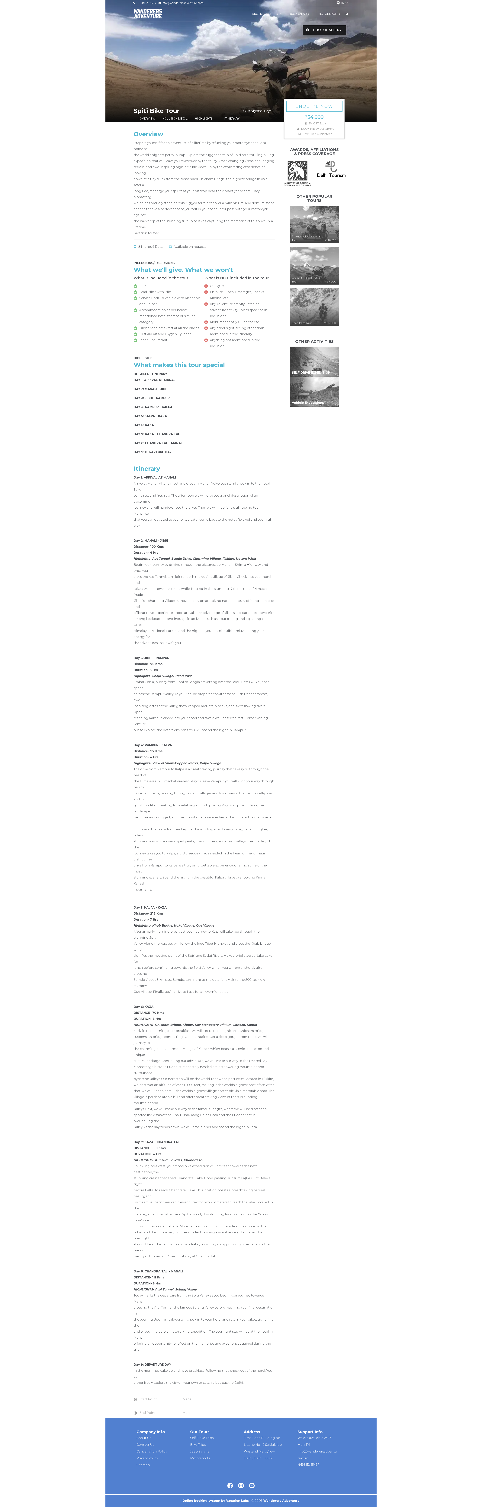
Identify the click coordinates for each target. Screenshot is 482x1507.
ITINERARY (231, 118)
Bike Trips (198, 1444)
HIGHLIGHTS (204, 118)
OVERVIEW (148, 118)
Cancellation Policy (152, 1451)
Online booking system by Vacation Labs (216, 1500)
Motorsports (200, 1458)
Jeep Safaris (199, 1451)
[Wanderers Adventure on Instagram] (241, 1486)
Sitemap (143, 1465)
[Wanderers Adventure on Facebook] (230, 1486)
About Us (144, 1438)
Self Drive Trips (202, 1438)
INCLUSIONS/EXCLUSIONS (176, 118)
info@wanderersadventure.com (182, 3)
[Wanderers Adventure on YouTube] (252, 1486)
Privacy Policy (147, 1458)
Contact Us (145, 1444)
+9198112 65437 (145, 3)
